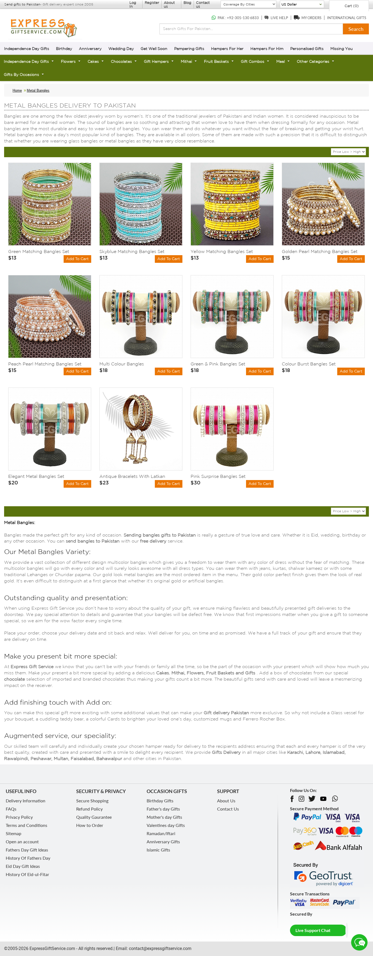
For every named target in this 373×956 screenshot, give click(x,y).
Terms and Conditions (26, 825)
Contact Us (228, 808)
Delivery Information (25, 800)
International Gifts (346, 18)
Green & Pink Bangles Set (218, 363)
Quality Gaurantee (94, 817)
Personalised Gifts (307, 48)
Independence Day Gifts (26, 48)
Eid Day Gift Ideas (23, 866)
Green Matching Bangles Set (38, 251)
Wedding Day (121, 48)
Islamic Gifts (158, 849)
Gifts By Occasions (21, 74)
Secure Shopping (92, 800)
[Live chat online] (359, 942)
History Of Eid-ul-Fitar (27, 874)
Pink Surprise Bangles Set (218, 476)
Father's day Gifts (163, 808)
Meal (280, 61)
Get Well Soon (154, 48)
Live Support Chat (312, 930)
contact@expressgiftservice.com (159, 948)
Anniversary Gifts (163, 841)
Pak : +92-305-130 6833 (238, 18)
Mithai (186, 61)
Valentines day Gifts (166, 825)
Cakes (93, 61)
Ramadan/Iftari (161, 833)
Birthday (64, 48)
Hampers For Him (266, 48)
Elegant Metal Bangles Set (36, 476)
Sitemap (13, 833)
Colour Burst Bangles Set (309, 363)
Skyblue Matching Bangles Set (131, 251)
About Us (226, 800)
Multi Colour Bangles (121, 363)
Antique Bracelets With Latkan (132, 476)
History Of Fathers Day (28, 857)
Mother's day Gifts (164, 817)
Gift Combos (252, 61)
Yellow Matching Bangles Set (222, 251)
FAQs (11, 808)
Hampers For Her (227, 48)
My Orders (311, 18)
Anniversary (90, 48)
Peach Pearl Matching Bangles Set (44, 363)
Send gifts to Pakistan (22, 4)
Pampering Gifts (189, 48)
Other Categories (313, 61)
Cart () (351, 6)
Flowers (68, 61)
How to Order (89, 825)
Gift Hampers (156, 61)
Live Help (279, 18)
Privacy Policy (19, 817)
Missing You (341, 48)
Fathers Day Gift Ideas (27, 849)
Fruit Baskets (216, 61)
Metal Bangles (38, 90)
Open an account (22, 841)
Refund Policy (89, 808)
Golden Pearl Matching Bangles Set (319, 251)
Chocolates (121, 61)
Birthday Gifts (160, 800)
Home (17, 90)
